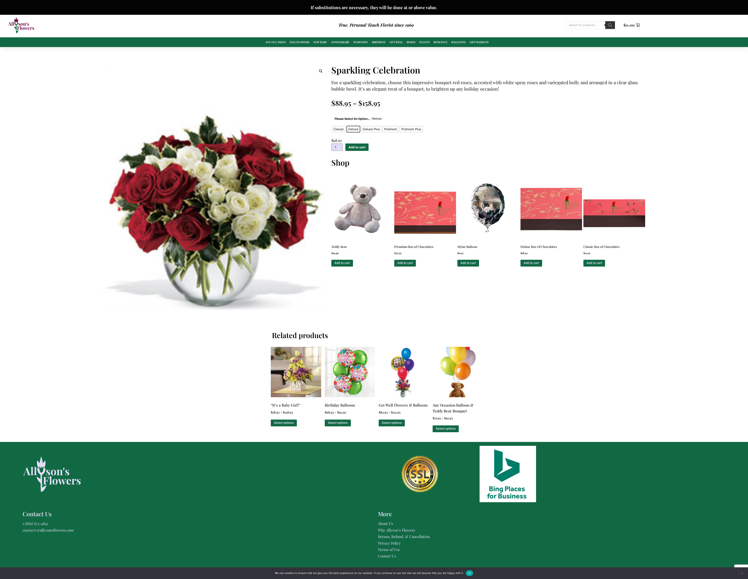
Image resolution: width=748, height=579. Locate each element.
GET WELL (396, 42)
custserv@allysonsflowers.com (48, 530)
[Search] (610, 25)
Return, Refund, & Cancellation (404, 536)
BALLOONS (458, 42)
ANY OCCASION (275, 42)
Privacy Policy (389, 543)
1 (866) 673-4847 (35, 523)
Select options (284, 423)
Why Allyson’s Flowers (396, 530)
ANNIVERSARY (340, 42)
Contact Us (387, 555)
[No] (741, 573)
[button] (320, 71)
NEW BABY (320, 42)
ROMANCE (440, 42)
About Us (385, 523)
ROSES (411, 42)
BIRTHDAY (379, 42)
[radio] (338, 129)
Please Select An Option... (352, 118)
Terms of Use (389, 549)
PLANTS (424, 42)
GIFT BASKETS (479, 42)
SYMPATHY (360, 42)
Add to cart (356, 147)
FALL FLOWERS (299, 42)
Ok (469, 573)
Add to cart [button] (342, 263)
